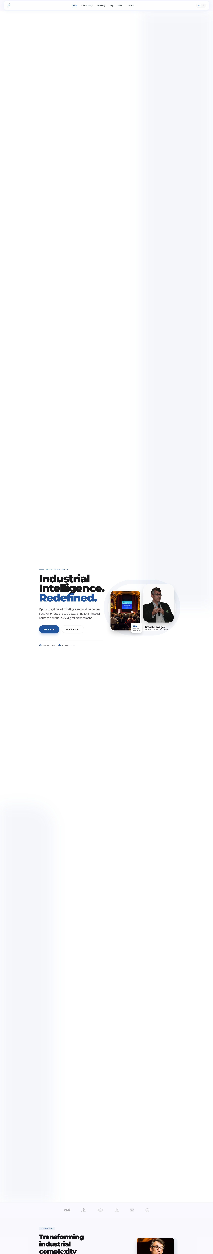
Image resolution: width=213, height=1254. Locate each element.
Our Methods (72, 629)
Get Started (49, 629)
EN (198, 5)
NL (203, 5)
